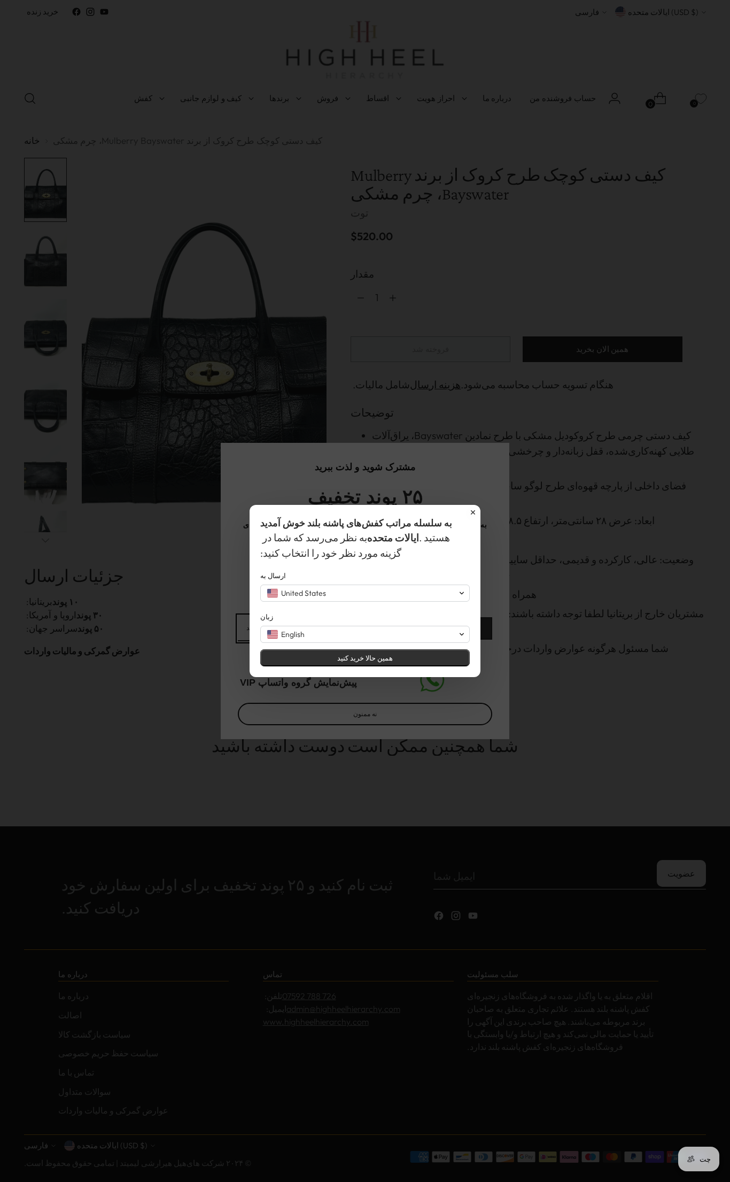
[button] (365, 593)
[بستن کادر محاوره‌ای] (473, 512)
